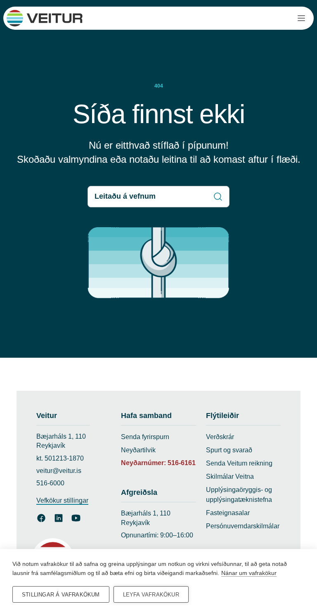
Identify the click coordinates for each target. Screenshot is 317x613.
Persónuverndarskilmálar (242, 526)
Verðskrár (220, 436)
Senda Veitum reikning (239, 463)
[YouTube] (76, 518)
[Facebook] (41, 518)
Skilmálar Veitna (230, 476)
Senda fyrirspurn (145, 436)
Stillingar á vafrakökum (61, 595)
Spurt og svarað (229, 450)
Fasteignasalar (228, 512)
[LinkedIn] (59, 518)
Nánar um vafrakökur (249, 573)
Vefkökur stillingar (62, 500)
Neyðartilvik (138, 450)
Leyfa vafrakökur (151, 595)
